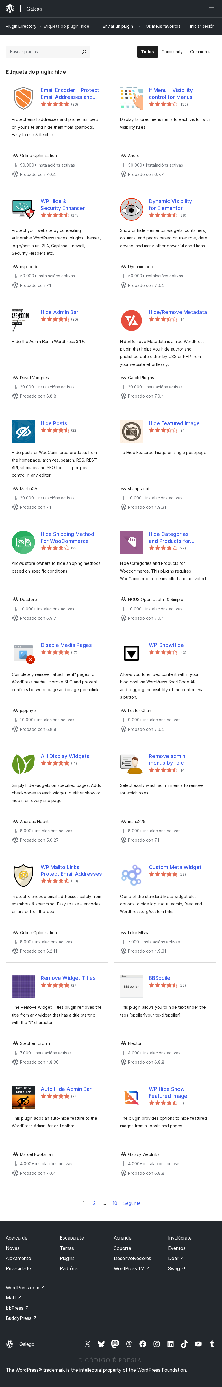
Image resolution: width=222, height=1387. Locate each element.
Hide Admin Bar (59, 312)
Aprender (123, 1238)
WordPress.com (25, 1287)
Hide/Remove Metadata (178, 312)
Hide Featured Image (174, 423)
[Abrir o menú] (213, 8)
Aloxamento (18, 1258)
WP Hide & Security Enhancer (63, 204)
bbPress (17, 1308)
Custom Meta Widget (175, 867)
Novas (13, 1248)
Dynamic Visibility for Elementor (170, 204)
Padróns (69, 1268)
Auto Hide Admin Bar (66, 1089)
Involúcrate (180, 1238)
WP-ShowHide (166, 645)
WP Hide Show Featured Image (168, 1092)
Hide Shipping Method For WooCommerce (67, 537)
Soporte (122, 1248)
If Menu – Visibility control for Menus (171, 93)
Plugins (67, 1258)
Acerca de (16, 1238)
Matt (14, 1298)
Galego (26, 1344)
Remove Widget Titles (68, 978)
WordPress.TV (132, 1268)
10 (114, 1203)
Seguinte (132, 1203)
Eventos (177, 1248)
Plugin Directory (21, 26)
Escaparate (72, 1238)
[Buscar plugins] (84, 52)
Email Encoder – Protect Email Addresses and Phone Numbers (70, 93)
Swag (177, 1268)
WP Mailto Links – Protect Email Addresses (71, 870)
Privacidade (18, 1268)
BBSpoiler (160, 978)
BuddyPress (21, 1318)
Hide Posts (54, 423)
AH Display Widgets (65, 756)
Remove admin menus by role (167, 759)
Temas (67, 1248)
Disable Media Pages (66, 645)
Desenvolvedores (132, 1258)
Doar (176, 1258)
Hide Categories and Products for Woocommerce (169, 537)
